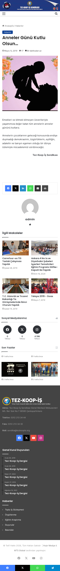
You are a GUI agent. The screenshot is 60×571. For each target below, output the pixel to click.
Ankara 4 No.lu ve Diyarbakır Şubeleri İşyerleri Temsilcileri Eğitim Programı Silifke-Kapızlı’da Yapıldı (44, 264)
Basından (9, 530)
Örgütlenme (10, 514)
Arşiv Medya (49, 545)
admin (30, 219)
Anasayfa (9, 26)
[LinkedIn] (23, 188)
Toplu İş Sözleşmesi (14, 509)
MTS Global (19, 550)
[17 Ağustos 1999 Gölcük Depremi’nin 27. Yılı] (15, 369)
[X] (15, 188)
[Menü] (3, 14)
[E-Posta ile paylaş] (38, 188)
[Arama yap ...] (56, 14)
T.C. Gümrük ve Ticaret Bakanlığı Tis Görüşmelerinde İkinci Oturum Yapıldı (15, 301)
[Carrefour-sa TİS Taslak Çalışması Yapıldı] (15, 248)
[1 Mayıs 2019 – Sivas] (44, 285)
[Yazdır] (45, 188)
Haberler (19, 26)
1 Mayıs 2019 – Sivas (42, 296)
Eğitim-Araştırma (13, 520)
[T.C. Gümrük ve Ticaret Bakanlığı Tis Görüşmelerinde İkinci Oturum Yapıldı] (15, 285)
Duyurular (9, 525)
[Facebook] (8, 188)
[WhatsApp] (30, 188)
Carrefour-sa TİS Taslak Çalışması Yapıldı (12, 261)
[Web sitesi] (30, 224)
